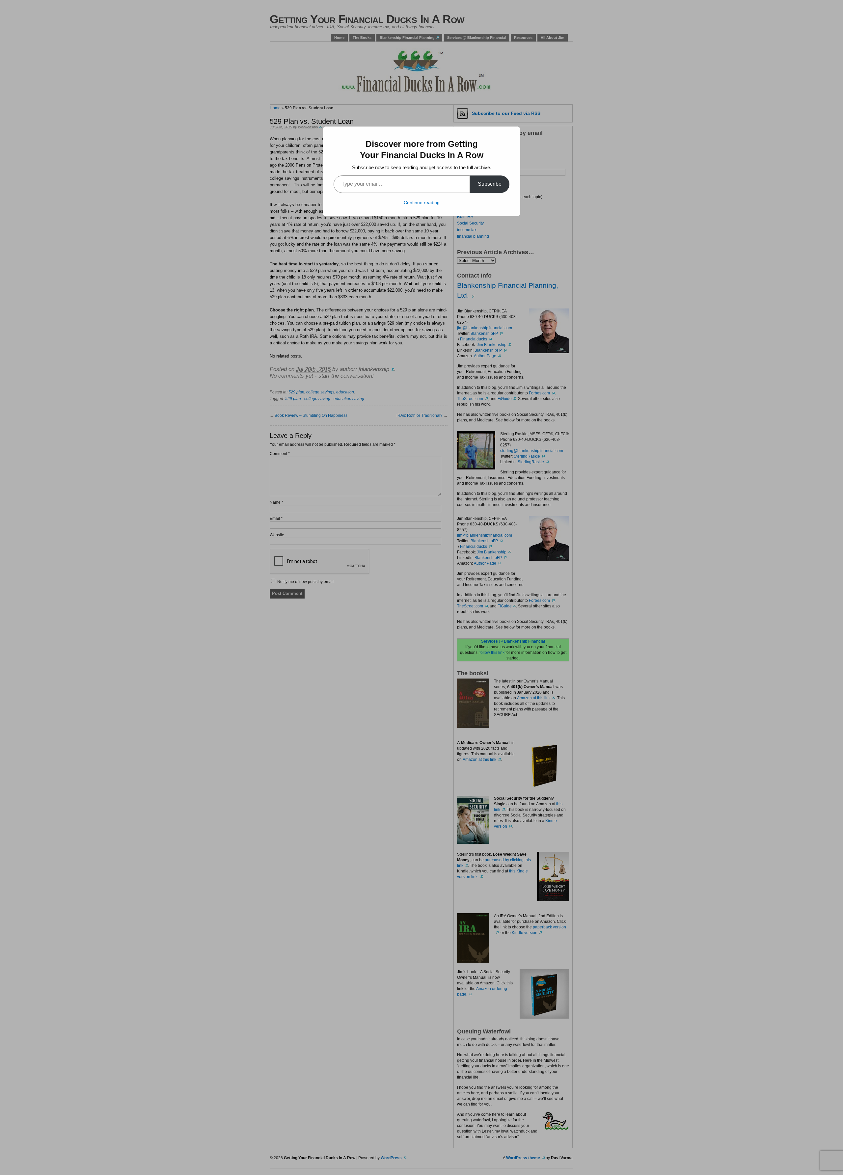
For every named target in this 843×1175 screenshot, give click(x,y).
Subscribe (490, 184)
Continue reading (422, 202)
